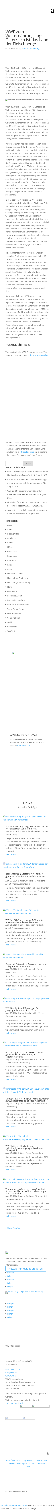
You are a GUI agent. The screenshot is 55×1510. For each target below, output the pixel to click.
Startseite (4, 1505)
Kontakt (41, 1463)
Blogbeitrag (12, 538)
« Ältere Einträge (12, 1228)
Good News (12, 551)
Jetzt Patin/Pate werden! (27, 724)
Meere (10, 569)
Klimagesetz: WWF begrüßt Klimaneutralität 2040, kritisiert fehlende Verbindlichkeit (27, 1099)
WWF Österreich (13, 1460)
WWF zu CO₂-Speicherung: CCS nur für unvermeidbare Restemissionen (24, 921)
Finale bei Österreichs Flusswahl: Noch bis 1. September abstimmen (26, 965)
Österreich (12, 591)
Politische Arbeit (14, 595)
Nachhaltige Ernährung (17, 578)
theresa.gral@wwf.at (39, 355)
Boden (10, 542)
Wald (9, 622)
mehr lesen (10, 854)
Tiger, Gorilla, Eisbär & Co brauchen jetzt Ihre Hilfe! (27, 687)
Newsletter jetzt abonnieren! (25, 1268)
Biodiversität (13, 534)
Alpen (10, 525)
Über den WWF (14, 613)
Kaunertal (11, 560)
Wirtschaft (12, 626)
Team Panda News (15, 609)
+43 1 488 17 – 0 (12, 1369)
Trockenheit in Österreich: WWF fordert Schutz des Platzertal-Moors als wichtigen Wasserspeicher (26, 1191)
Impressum (28, 1460)
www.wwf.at (10, 1375)
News (9, 587)
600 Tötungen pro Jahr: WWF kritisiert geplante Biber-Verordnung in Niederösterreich (24, 1054)
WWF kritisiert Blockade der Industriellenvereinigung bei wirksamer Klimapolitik (25, 1148)
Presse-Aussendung (31, 48)
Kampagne (12, 556)
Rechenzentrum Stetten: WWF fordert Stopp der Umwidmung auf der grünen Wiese (25, 876)
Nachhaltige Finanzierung (18, 582)
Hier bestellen (23, 745)
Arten (9, 529)
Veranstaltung (13, 618)
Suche (27, 1466)
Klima (9, 564)
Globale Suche (27, 452)
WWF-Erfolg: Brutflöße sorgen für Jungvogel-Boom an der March (22, 1009)
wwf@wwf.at (11, 1372)
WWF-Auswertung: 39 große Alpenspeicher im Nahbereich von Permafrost (26, 827)
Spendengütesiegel (14, 1403)
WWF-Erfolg (12, 631)
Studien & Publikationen (18, 604)
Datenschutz (41, 1460)
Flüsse (10, 547)
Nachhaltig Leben (15, 573)
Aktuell (32, 1463)
